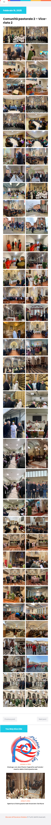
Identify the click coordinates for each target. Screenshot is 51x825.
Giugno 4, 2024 (25, 764)
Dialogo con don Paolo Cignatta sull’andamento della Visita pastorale (25, 768)
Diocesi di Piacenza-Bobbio (16, 817)
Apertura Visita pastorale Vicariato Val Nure (25, 804)
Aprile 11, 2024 (25, 801)
